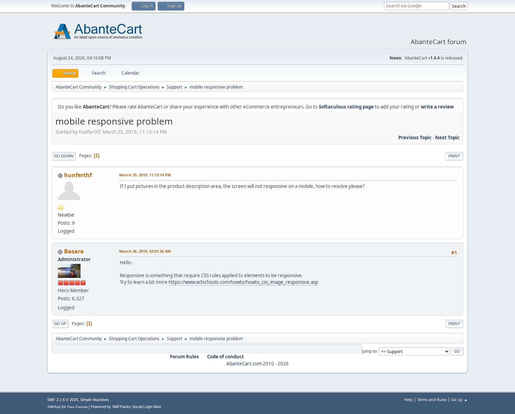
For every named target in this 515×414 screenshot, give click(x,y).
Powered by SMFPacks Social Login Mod (126, 407)
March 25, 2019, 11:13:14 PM (145, 174)
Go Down (64, 156)
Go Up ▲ (459, 399)
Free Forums (77, 407)
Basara (74, 251)
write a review (437, 107)
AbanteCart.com (244, 363)
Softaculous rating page (346, 107)
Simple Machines (94, 400)
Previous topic (415, 137)
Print (454, 156)
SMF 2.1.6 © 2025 (62, 400)
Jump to (369, 351)
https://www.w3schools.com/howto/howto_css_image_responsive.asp (243, 282)
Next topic (447, 137)
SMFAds (54, 407)
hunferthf (78, 175)
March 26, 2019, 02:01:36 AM (145, 251)
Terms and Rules (432, 399)
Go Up (60, 323)
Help (408, 399)
